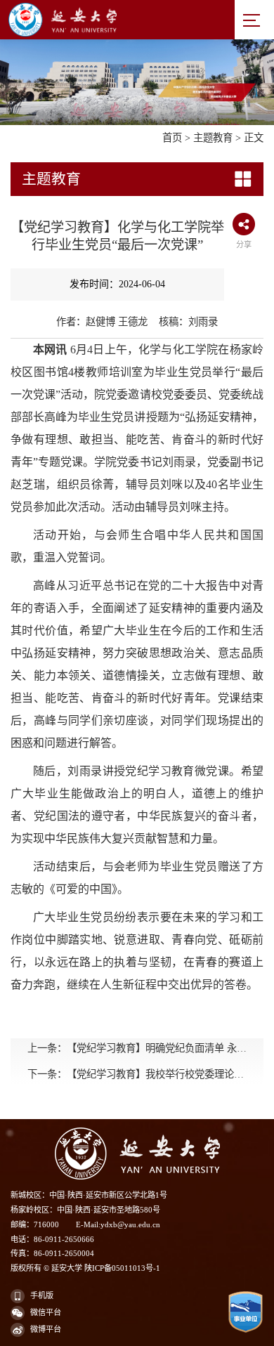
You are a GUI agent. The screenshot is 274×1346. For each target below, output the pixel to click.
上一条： (137, 1048)
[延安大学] (108, 20)
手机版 (41, 1295)
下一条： (137, 1074)
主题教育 (213, 137)
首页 (172, 137)
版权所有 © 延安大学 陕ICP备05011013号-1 (85, 1268)
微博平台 (45, 1329)
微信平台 (45, 1312)
